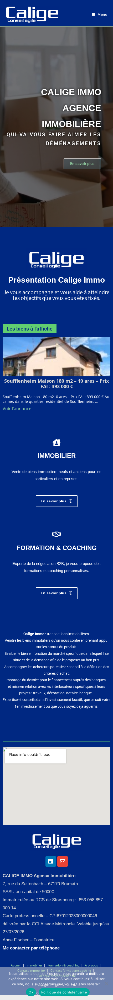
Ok (31, 992)
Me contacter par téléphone (31, 948)
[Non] (106, 983)
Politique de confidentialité (64, 992)
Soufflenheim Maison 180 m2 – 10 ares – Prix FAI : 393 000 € (56, 383)
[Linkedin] (50, 861)
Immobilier (34, 965)
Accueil (16, 965)
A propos (91, 965)
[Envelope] (62, 861)
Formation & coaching (64, 965)
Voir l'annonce (17, 408)
